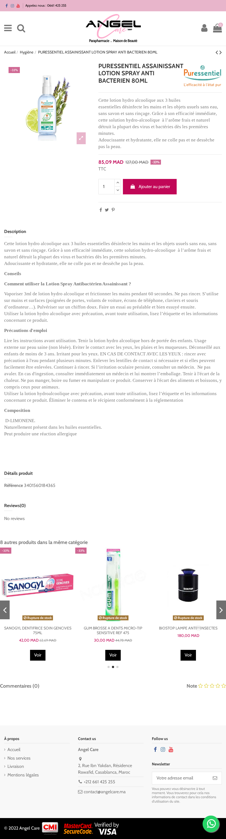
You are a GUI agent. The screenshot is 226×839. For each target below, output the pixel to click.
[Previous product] (217, 52)
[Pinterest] (113, 210)
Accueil (13, 749)
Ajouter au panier (154, 186)
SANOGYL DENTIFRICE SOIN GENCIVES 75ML (37, 630)
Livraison (15, 766)
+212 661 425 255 (99, 781)
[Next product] (220, 52)
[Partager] (100, 210)
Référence (13, 485)
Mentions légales (23, 775)
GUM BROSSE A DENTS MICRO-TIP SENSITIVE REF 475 (113, 630)
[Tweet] (107, 210)
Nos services (19, 758)
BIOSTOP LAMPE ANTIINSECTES (188, 628)
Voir (37, 655)
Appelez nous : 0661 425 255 (45, 5)
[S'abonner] (215, 778)
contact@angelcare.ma (105, 791)
